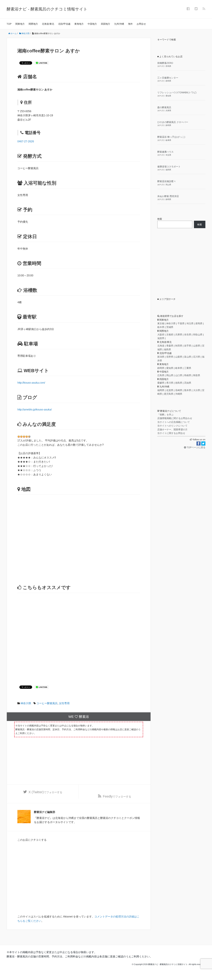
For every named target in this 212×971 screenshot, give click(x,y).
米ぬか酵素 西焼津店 (168, 196)
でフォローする (45, 792)
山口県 (178, 375)
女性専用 (64, 703)
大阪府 (160, 334)
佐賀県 (169, 390)
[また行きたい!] (26, 436)
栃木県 (160, 327)
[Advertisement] (78, 634)
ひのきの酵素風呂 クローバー (172, 122)
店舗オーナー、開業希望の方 (172, 429)
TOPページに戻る (195, 447)
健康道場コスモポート (169, 166)
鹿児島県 (168, 394)
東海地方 (79, 24)
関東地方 (20, 24)
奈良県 (187, 334)
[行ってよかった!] (24, 436)
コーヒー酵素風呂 (47, 703)
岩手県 (187, 345)
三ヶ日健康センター (167, 77)
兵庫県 (168, 111)
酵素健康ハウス (165, 151)
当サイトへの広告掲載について (173, 422)
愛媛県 (160, 382)
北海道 (160, 345)
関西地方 (33, 24)
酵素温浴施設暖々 (166, 181)
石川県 (196, 356)
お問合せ (141, 24)
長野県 (169, 356)
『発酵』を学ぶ (165, 414)
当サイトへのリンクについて (172, 425)
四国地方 (105, 24)
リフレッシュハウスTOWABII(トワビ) (176, 92)
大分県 (196, 390)
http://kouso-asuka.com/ (31, 382)
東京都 (160, 323)
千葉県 (181, 323)
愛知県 (168, 96)
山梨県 (178, 356)
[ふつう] (21, 436)
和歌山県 (197, 334)
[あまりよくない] (18, 436)
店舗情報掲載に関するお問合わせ (174, 418)
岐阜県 (168, 140)
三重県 (187, 368)
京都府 (169, 334)
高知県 (187, 382)
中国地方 (92, 24)
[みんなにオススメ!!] (29, 436)
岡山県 (168, 185)
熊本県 (187, 390)
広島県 (160, 375)
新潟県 (160, 356)
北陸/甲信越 (64, 24)
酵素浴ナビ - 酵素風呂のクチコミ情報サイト (47, 9)
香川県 (169, 382)
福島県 (167, 349)
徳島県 (178, 382)
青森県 (169, 345)
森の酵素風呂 (164, 107)
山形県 (196, 345)
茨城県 (169, 327)
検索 (159, 219)
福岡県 (168, 170)
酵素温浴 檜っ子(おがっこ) (171, 137)
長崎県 (178, 390)
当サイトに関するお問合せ (171, 433)
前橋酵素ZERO (165, 63)
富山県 (187, 356)
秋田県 (178, 345)
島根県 (187, 375)
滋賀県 (160, 338)
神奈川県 (26, 703)
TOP (9, 24)
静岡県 (168, 81)
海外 (130, 24)
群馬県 (168, 66)
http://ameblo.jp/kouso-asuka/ (34, 409)
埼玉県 (168, 155)
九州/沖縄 (119, 24)
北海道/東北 (48, 24)
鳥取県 (196, 375)
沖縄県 (178, 394)
